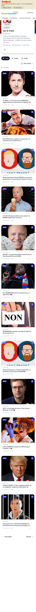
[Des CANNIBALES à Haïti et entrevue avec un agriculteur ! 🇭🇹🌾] (18, 282)
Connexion (30, 12)
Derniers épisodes (25, 18)
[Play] (32, 73)
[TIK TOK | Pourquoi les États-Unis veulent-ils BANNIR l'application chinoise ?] (18, 205)
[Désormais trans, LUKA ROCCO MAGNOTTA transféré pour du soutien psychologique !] (18, 512)
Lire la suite (6, 42)
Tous (6, 58)
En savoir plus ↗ (18, 7)
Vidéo (26, 58)
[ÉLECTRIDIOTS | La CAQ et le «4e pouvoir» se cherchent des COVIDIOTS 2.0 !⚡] (18, 128)
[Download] (32, 105)
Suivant (28, 537)
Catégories (13, 18)
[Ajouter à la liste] (29, 105)
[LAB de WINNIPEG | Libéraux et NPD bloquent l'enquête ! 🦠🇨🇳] (18, 435)
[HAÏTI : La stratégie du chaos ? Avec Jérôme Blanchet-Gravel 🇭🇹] (18, 397)
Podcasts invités (6, 7)
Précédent (8, 537)
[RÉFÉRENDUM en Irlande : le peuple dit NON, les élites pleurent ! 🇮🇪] (18, 320)
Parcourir (5, 18)
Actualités (6, 27)
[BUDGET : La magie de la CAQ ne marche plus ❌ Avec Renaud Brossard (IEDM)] (18, 243)
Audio (16, 58)
